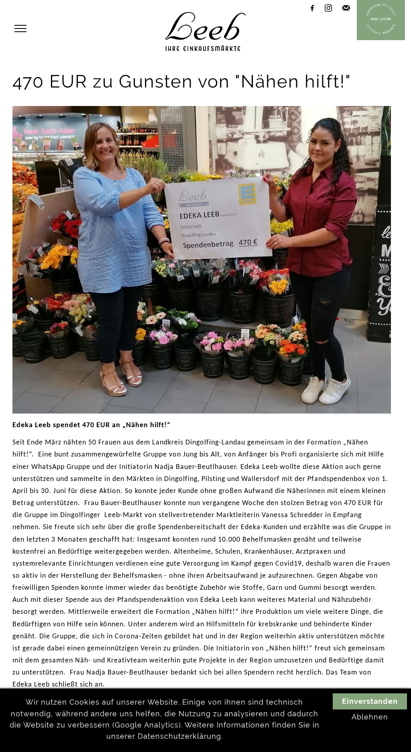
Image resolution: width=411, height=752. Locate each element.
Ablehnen (370, 717)
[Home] (205, 49)
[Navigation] (22, 29)
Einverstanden (370, 701)
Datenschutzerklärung (179, 736)
